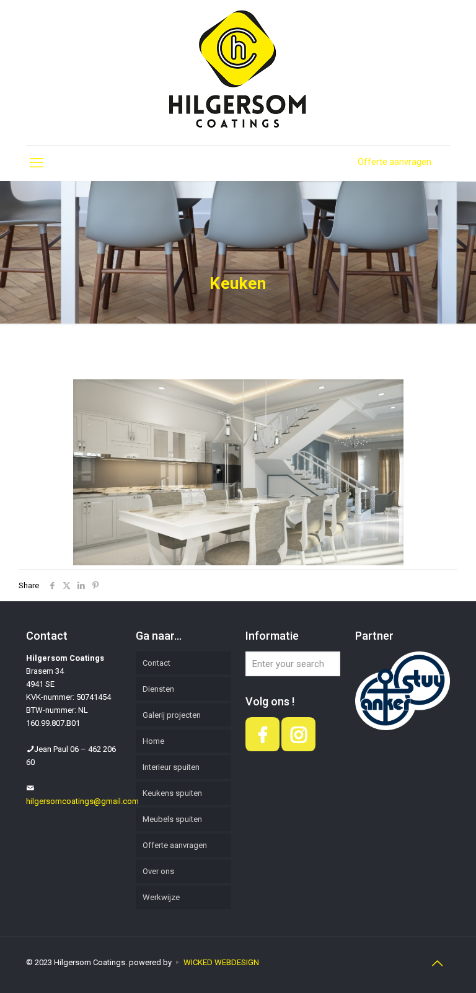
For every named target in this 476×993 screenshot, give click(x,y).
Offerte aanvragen (394, 162)
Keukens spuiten (172, 793)
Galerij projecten (172, 715)
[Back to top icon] (437, 963)
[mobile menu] (36, 163)
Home (153, 741)
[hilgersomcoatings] (238, 72)
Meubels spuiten (172, 819)
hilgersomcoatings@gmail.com (82, 801)
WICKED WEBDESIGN (221, 962)
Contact (156, 663)
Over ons (158, 871)
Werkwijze (161, 897)
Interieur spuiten (171, 767)
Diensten (158, 689)
